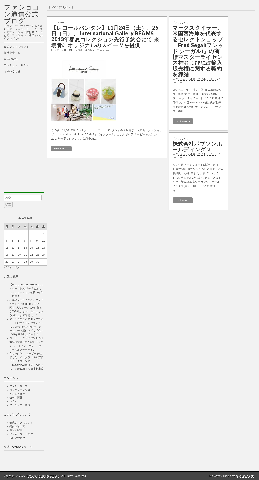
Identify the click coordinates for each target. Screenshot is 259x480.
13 (19, 248)
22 (31, 255)
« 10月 (8, 267)
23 (37, 255)
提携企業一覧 (12, 52)
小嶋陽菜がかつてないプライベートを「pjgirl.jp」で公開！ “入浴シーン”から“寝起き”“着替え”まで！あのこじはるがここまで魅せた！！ (26, 308)
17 (43, 248)
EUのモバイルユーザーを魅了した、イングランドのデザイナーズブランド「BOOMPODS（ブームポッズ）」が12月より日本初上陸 (26, 361)
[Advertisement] (24, 136)
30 (37, 262)
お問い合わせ (12, 71)
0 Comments (104, 49)
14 (25, 248)
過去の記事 (11, 59)
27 (19, 262)
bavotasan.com (245, 475)
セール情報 (16, 397)
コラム (13, 401)
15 (31, 248)
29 (31, 262)
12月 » (18, 267)
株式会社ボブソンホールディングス (197, 146)
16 (37, 248)
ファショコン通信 (19, 405)
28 (25, 262)
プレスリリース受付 (16, 65)
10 (43, 241)
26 (13, 262)
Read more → (61, 148)
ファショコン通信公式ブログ (22, 14)
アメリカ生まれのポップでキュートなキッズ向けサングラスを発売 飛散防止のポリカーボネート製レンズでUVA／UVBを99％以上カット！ (26, 327)
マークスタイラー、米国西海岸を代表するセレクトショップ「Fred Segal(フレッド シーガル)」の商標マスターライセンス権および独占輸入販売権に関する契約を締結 (198, 50)
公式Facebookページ (18, 446)
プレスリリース (18, 386)
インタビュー (17, 394)
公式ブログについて (16, 46)
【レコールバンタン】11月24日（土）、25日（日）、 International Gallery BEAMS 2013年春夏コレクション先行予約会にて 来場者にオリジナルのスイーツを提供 (105, 36)
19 (13, 255)
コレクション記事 (19, 390)
